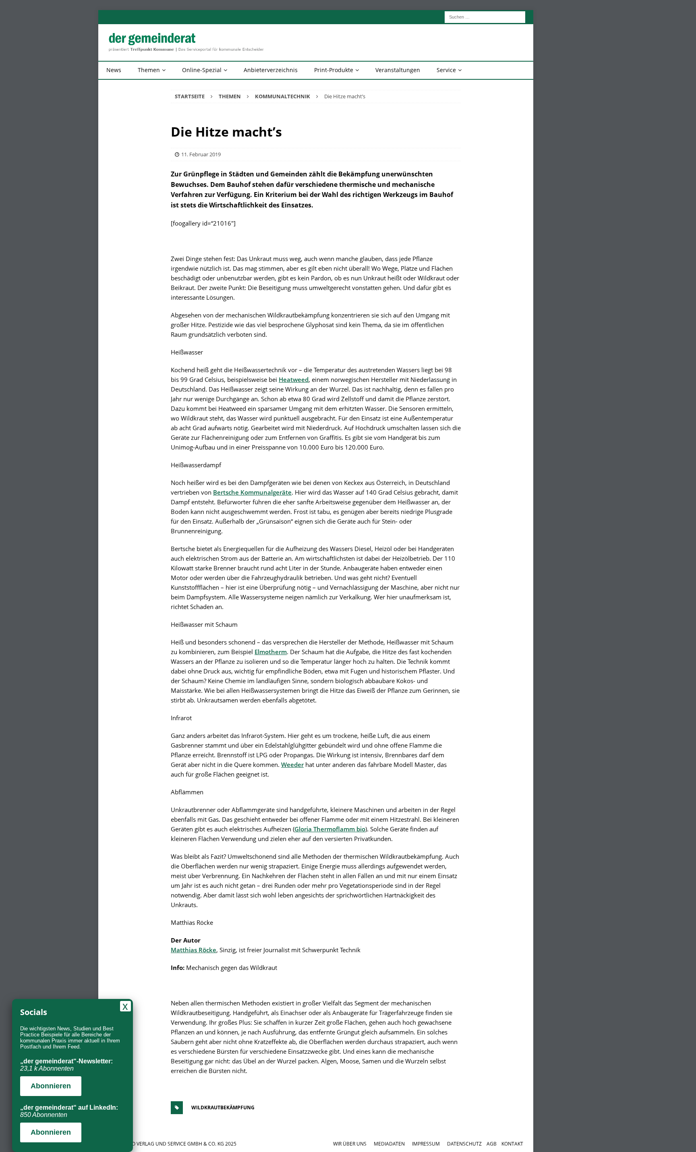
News (113, 70)
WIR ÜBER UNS (350, 1143)
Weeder (292, 764)
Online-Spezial (202, 70)
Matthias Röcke (193, 950)
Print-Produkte (333, 70)
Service (446, 70)
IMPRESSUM (426, 1143)
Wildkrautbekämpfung (223, 1107)
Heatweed (294, 379)
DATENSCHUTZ (464, 1143)
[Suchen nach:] (485, 16)
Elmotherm (271, 652)
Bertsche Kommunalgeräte (252, 492)
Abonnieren (51, 1086)
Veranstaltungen (397, 70)
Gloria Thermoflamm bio (329, 829)
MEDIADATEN (389, 1143)
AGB (492, 1143)
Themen (149, 70)
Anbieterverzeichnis (271, 70)
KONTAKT (512, 1143)
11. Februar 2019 (201, 154)
